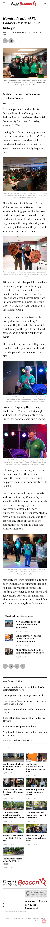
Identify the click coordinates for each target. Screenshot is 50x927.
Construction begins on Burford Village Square (12, 861)
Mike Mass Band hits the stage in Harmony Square (30, 651)
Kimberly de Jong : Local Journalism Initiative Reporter (23, 96)
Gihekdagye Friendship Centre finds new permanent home (28, 638)
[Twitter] (11, 40)
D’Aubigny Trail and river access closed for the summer (36, 815)
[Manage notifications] (44, 921)
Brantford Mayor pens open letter (20, 726)
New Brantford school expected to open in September (28, 624)
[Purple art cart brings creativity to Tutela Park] (13, 828)
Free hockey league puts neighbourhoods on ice (36, 838)
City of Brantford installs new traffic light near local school (13, 815)
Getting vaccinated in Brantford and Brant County (24, 711)
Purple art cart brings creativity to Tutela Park (13, 838)
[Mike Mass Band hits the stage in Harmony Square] (9, 651)
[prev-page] (4, 747)
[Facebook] (5, 40)
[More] (17, 40)
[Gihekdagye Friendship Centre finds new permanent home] (9, 637)
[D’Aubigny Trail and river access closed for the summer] (36, 805)
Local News (6, 32)
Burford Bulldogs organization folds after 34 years (24, 719)
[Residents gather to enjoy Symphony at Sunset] (36, 782)
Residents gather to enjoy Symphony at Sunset (35, 792)
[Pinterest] (16, 666)
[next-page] (8, 747)
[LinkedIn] (4, 906)
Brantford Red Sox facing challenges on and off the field (25, 733)
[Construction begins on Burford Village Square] (13, 851)
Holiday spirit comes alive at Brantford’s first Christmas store (23, 688)
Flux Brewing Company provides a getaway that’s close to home (25, 702)
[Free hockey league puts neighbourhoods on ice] (36, 828)
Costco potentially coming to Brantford (23, 695)
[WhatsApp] (22, 666)
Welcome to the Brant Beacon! (18, 740)
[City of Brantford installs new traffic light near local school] (13, 805)
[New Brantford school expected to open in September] (9, 623)
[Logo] (24, 3)
